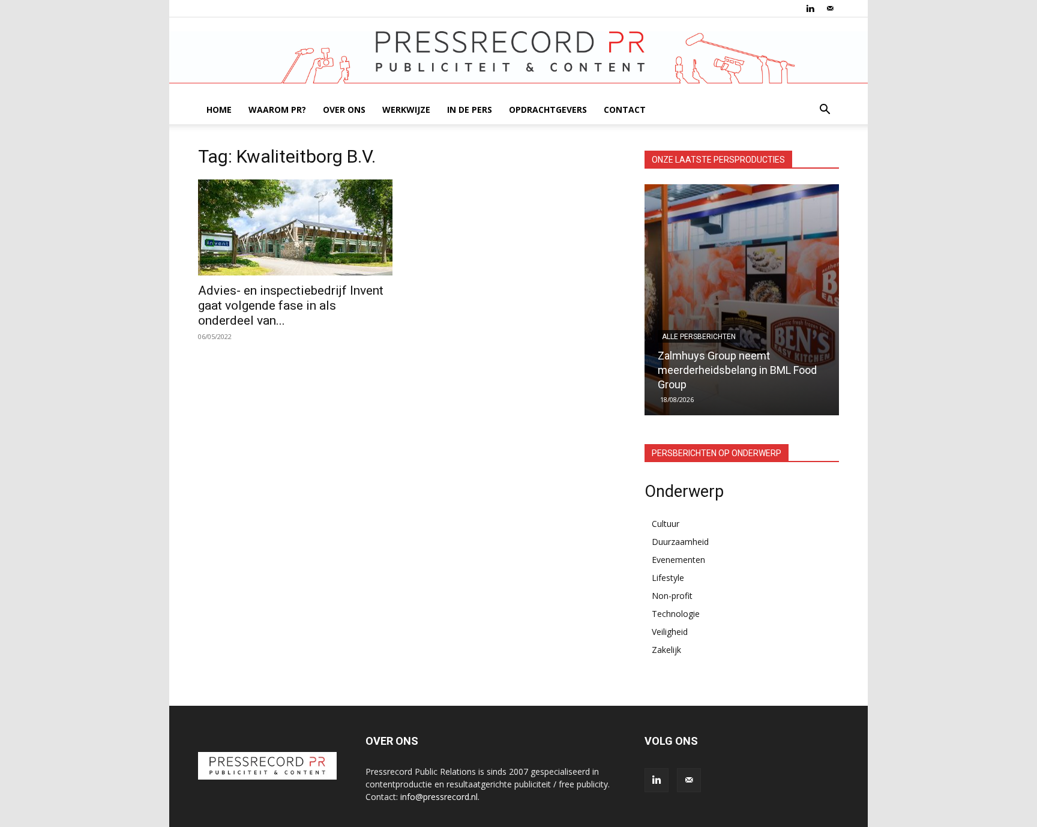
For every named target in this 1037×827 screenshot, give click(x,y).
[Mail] (830, 8)
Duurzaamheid (680, 541)
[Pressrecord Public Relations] (518, 57)
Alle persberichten (699, 336)
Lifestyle (668, 577)
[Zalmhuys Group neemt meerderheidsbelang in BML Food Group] (742, 299)
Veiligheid (670, 631)
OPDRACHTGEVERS (548, 109)
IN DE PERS (469, 109)
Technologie (676, 613)
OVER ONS (344, 109)
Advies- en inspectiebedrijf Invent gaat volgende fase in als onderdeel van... (290, 305)
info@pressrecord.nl (439, 796)
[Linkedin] (810, 8)
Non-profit (672, 595)
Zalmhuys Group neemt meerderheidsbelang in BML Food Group (737, 370)
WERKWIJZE (406, 109)
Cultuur (665, 523)
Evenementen (678, 559)
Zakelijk (666, 649)
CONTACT (625, 109)
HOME (219, 109)
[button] (824, 110)
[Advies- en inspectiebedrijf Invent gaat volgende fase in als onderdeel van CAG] (295, 227)
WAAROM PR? (277, 109)
